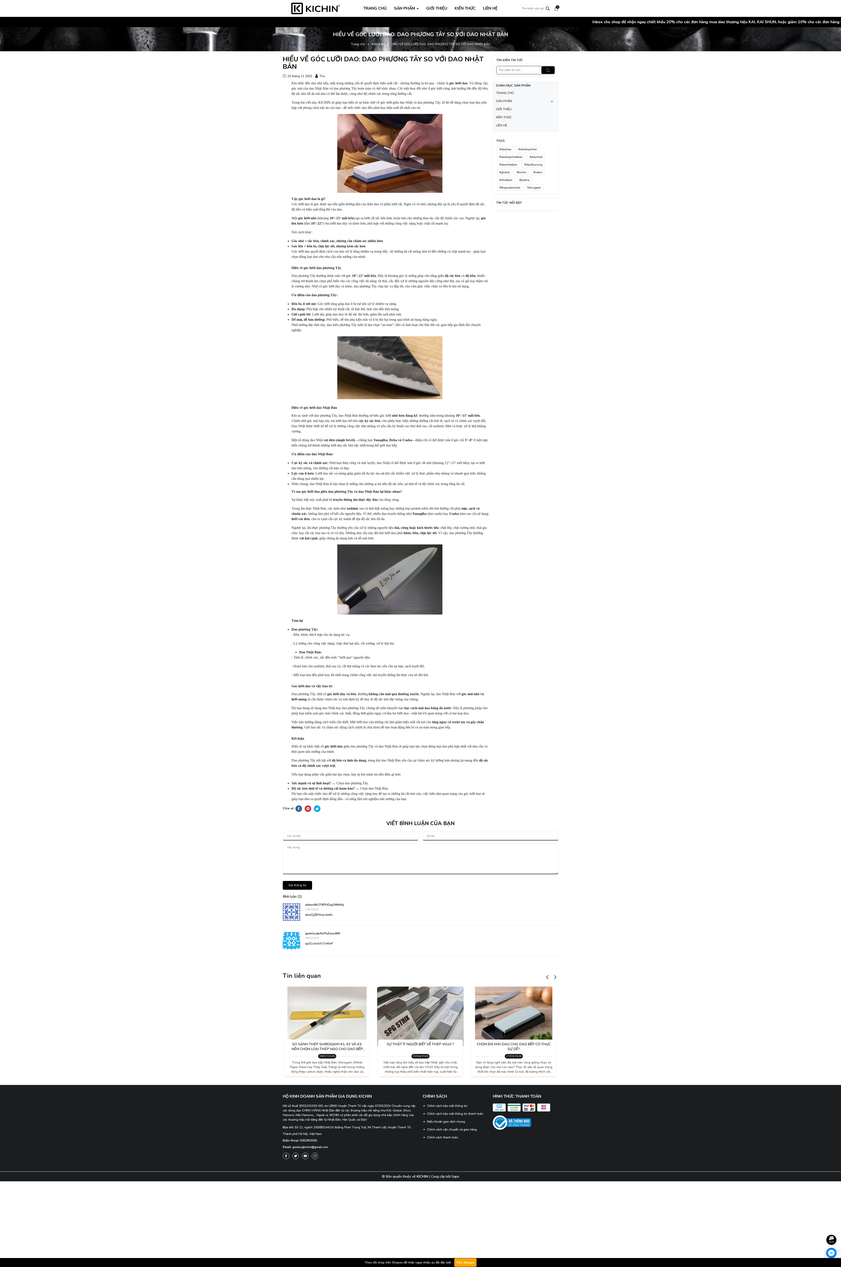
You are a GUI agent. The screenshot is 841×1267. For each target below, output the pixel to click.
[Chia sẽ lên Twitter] (317, 808)
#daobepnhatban (511, 157)
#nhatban (505, 180)
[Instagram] (315, 1156)
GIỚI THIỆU (436, 8)
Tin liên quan (302, 976)
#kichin (521, 172)
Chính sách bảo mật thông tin (447, 1106)
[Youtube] (305, 1156)
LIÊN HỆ (490, 8)
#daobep (505, 149)
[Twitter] (295, 1156)
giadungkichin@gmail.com (310, 1147)
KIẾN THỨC (465, 8)
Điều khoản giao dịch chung (446, 1122)
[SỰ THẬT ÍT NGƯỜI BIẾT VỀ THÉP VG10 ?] (420, 1016)
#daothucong (533, 165)
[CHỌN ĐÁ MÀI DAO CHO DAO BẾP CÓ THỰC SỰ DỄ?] (513, 1016)
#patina (524, 180)
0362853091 (308, 1140)
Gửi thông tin (297, 885)
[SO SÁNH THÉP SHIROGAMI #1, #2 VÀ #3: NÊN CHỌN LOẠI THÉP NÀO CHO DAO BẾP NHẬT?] (327, 1016)
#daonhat (536, 157)
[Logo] (315, 8)
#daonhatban (508, 165)
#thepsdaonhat (509, 188)
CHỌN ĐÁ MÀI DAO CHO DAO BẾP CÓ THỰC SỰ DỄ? (514, 1046)
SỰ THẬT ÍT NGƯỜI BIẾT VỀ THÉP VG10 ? (420, 1044)
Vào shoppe (465, 1262)
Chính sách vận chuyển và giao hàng (452, 1129)
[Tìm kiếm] (548, 70)
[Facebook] (286, 1156)
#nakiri (537, 172)
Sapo (455, 1176)
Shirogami (534, 188)
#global (504, 172)
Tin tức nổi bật (509, 203)
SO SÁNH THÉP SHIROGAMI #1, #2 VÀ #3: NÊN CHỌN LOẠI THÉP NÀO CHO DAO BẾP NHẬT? (327, 1047)
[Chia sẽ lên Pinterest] (308, 808)
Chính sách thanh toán (442, 1137)
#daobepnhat (527, 149)
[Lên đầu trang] (831, 1227)
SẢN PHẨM (405, 8)
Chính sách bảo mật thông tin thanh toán (455, 1114)
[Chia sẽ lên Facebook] (298, 808)
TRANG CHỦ (375, 8)
